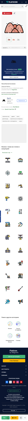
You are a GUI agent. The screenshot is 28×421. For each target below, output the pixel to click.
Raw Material (16, 107)
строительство (5, 116)
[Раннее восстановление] (20, 224)
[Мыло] (8, 301)
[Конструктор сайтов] (8, 224)
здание (13, 116)
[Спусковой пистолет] (20, 289)
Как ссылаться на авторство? (8, 94)
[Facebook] (7, 382)
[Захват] (8, 250)
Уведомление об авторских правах (14, 399)
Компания (4, 375)
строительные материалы (16, 118)
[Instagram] (17, 382)
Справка (3, 372)
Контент (3, 366)
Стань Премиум (14, 360)
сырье (20, 121)
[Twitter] (10, 382)
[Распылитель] (8, 289)
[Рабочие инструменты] (20, 211)
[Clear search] (19, 6)
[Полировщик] (20, 186)
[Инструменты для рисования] (8, 211)
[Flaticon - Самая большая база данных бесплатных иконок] (12, 2)
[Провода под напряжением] (8, 237)
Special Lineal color (9, 109)
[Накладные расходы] (20, 237)
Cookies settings (14, 400)
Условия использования (14, 394)
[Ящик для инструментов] (20, 160)
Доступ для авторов (14, 356)
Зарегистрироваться (14, 390)
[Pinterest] (14, 382)
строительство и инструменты (9, 121)
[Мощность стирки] (8, 186)
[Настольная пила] (20, 250)
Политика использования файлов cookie (14, 397)
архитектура (5, 118)
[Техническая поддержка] (8, 173)
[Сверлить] (8, 198)
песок (18, 116)
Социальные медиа (14, 378)
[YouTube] (21, 382)
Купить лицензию (14, 77)
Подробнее (14, 74)
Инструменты (5, 369)
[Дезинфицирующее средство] (8, 263)
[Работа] (20, 198)
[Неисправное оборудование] (8, 160)
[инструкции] (20, 173)
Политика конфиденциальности (14, 396)
